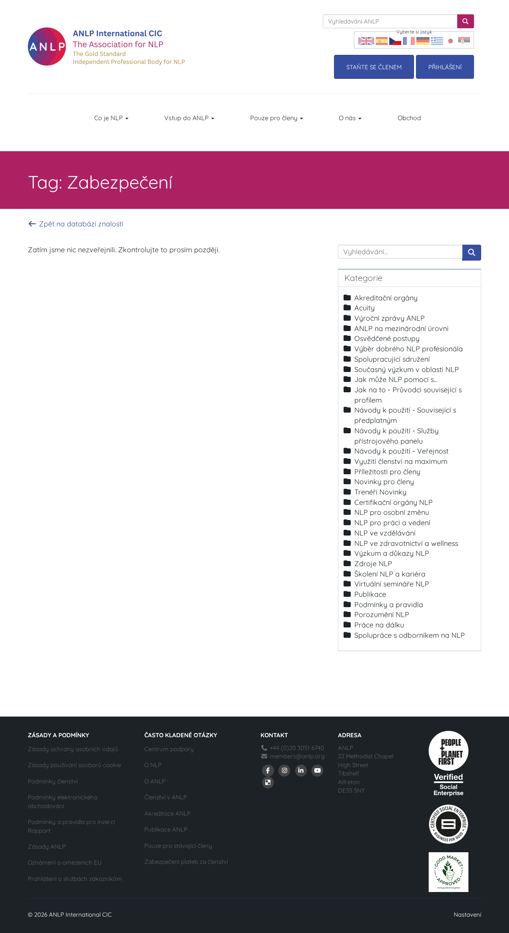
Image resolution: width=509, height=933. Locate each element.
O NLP (152, 765)
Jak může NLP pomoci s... (395, 379)
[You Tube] (317, 770)
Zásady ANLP (47, 846)
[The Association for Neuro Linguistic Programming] (106, 46)
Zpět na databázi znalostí (80, 223)
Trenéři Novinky (380, 492)
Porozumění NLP (381, 614)
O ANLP (154, 781)
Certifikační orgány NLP (393, 502)
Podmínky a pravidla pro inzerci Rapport (71, 826)
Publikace (370, 594)
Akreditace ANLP (167, 813)
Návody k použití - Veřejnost (401, 451)
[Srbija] (464, 40)
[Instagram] (284, 770)
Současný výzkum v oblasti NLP (406, 369)
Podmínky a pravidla (388, 604)
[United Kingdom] (366, 40)
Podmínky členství (53, 781)
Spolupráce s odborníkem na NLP (409, 635)
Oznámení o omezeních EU (65, 862)
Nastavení (467, 914)
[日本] (451, 40)
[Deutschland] (422, 40)
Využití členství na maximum (400, 461)
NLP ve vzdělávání (385, 533)
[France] (409, 40)
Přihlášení (445, 67)
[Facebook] (268, 770)
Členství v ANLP (165, 797)
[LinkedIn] (301, 770)
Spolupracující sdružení (392, 359)
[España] (382, 40)
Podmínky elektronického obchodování (62, 801)
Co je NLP (109, 118)
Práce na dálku (379, 624)
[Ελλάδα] (437, 40)
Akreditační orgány (386, 297)
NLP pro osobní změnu (391, 512)
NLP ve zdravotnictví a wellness (406, 543)
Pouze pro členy (274, 118)
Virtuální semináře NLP (391, 583)
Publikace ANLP (165, 829)
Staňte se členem (374, 67)
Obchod (409, 118)
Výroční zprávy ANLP (389, 318)
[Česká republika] (395, 40)
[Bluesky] (268, 782)
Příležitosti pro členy (387, 471)
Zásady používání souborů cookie (74, 765)
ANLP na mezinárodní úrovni (401, 328)
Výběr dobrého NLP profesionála (408, 348)
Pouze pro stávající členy (178, 845)
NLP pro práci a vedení (392, 522)
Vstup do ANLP (187, 118)
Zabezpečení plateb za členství (186, 861)
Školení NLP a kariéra (389, 573)
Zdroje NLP (373, 563)
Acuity (364, 307)
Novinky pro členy (384, 481)
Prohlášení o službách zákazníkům (75, 878)
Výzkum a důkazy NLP (391, 553)
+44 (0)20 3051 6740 (296, 748)
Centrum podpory (169, 749)
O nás (348, 118)
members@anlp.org (297, 756)
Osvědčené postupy (387, 338)
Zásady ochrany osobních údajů (73, 749)
